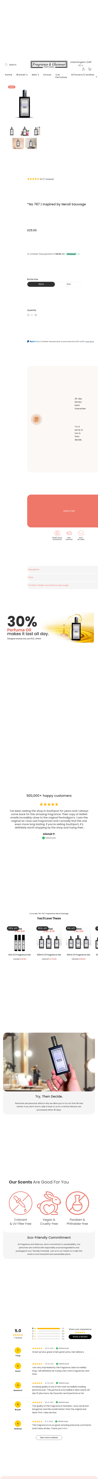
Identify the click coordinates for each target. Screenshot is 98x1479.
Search (12, 64)
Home (8, 74)
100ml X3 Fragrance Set (49, 954)
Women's (22, 74)
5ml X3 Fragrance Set (20, 954)
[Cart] (90, 68)
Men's (35, 74)
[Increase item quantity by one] (36, 315)
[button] (9, 104)
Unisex (47, 74)
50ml (41, 284)
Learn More (89, 341)
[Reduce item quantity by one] (28, 315)
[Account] (83, 68)
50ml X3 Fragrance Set (78, 954)
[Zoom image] (24, 104)
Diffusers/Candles (82, 74)
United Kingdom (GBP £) (81, 64)
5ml (69, 284)
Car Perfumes (61, 76)
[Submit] (8, 64)
